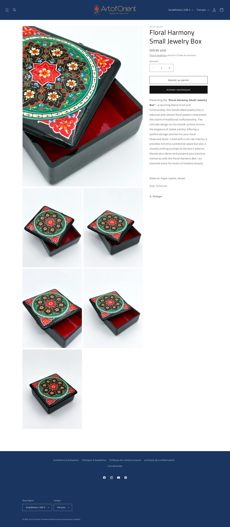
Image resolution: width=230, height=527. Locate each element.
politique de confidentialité (159, 460)
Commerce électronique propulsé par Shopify (60, 519)
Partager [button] (157, 196)
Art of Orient (34, 519)
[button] (7, 10)
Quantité (154, 61)
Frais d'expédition (158, 55)
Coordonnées (115, 465)
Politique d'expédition (94, 460)
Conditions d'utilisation (66, 460)
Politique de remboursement (125, 460)
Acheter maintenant (178, 89)
